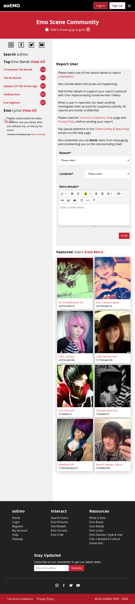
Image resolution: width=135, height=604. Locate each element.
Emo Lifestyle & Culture (104, 539)
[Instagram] (88, 30)
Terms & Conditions (92, 118)
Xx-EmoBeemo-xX (71, 302)
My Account (19, 530)
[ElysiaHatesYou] (113, 386)
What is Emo (97, 518)
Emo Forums (59, 530)
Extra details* (69, 187)
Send (124, 235)
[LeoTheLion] (75, 386)
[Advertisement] (93, 51)
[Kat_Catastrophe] (113, 278)
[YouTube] (41, 45)
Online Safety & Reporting (112, 129)
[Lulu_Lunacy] (75, 332)
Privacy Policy (67, 121)
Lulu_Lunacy (67, 356)
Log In (100, 6)
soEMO (12, 5)
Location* (66, 174)
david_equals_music (109, 464)
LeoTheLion (67, 410)
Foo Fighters (12, 102)
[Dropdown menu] (129, 5)
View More (93, 252)
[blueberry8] (75, 440)
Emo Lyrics (96, 530)
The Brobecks (13, 78)
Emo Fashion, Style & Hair (106, 535)
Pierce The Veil (37, 134)
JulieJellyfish (66, 76)
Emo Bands (96, 526)
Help (110, 118)
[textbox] (94, 214)
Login (16, 522)
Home (16, 518)
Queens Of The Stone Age (20, 86)
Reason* (65, 153)
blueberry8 (66, 464)
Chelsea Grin (12, 94)
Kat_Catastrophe (107, 302)
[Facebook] (21, 45)
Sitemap (17, 539)
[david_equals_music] (113, 440)
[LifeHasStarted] (113, 332)
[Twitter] (31, 45)
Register (17, 526)
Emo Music (96, 522)
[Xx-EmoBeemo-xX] (75, 278)
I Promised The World (18, 69)
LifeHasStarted (106, 356)
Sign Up (117, 6)
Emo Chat (57, 535)
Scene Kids (96, 543)
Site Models (58, 526)
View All (38, 61)
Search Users (59, 518)
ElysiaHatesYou (107, 410)
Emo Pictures (59, 522)
